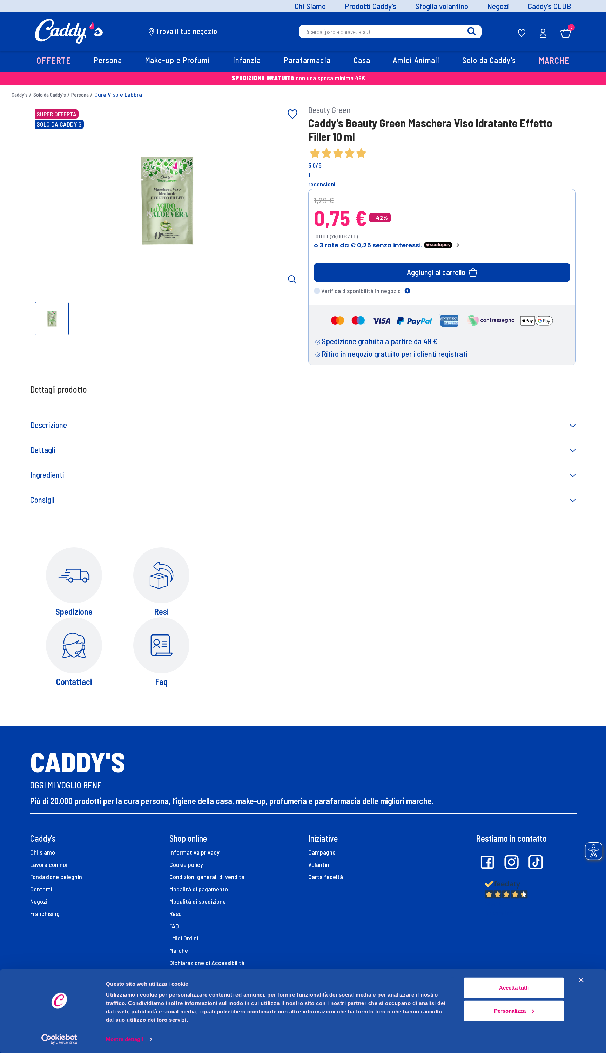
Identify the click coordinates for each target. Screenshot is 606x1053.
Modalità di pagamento (198, 889)
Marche (178, 950)
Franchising (45, 913)
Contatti (41, 889)
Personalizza (510, 1010)
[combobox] (390, 31)
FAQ (174, 926)
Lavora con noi (48, 864)
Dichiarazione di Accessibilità (206, 962)
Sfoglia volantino (441, 6)
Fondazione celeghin (56, 877)
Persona (80, 94)
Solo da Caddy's (49, 94)
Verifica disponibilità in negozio (361, 290)
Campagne (322, 852)
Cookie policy (186, 864)
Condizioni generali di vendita (206, 877)
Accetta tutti (514, 988)
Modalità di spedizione (197, 901)
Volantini (319, 864)
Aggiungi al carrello (436, 272)
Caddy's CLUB (549, 6)
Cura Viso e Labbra (118, 94)
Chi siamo (42, 852)
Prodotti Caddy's (370, 6)
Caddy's (20, 94)
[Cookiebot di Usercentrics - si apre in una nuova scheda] (59, 1039)
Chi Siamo (310, 6)
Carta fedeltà (325, 877)
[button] (53, 61)
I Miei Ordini (183, 938)
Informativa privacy (194, 852)
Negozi (498, 6)
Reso (175, 913)
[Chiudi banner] (581, 980)
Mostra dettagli (124, 1039)
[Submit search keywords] (471, 31)
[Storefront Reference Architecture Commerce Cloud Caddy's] (69, 30)
